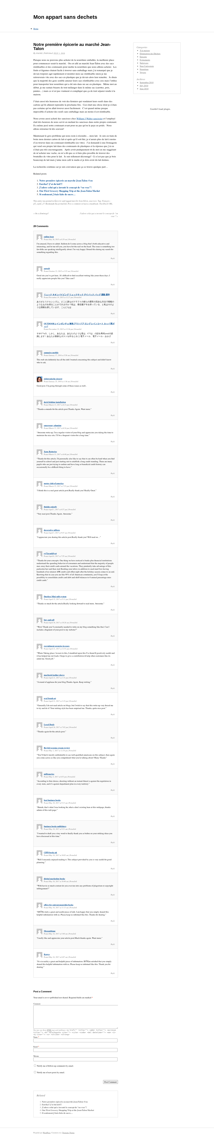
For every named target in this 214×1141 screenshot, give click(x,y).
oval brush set (50, 698)
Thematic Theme (68, 1132)
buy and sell (49, 619)
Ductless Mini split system (55, 596)
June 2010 (144, 88)
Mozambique (49, 930)
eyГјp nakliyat (50, 553)
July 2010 (144, 85)
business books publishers (55, 826)
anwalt (47, 268)
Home (35, 28)
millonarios (49, 773)
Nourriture (144, 69)
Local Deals (49, 724)
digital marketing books (54, 878)
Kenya (47, 954)
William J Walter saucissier (89, 118)
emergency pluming (52, 425)
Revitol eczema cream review (57, 747)
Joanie (39, 53)
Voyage (143, 72)
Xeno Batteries (50, 451)
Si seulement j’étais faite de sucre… (57, 194)
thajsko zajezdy (50, 506)
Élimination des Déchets (150, 53)
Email (35, 1046)
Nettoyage (144, 63)
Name (35, 1037)
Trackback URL (105, 203)
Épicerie (58, 200)
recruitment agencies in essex (57, 645)
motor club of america (54, 483)
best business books (52, 800)
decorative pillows (52, 529)
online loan (49, 236)
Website (36, 1056)
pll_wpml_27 (39, 203)
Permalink (72, 239)
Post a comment (74, 203)
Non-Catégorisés (147, 66)
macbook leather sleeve (54, 674)
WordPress (46, 1132)
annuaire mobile (51, 352)
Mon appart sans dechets (65, 17)
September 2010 (147, 82)
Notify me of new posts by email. (51, 1072)
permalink (62, 203)
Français (106, 200)
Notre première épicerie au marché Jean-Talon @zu (66, 180)
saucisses (93, 200)
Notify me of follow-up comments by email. (55, 1065)
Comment (36, 1004)
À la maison (145, 50)
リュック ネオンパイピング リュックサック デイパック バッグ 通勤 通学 (77, 294)
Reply (113, 258)
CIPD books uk (50, 852)
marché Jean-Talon (80, 200)
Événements (145, 59)
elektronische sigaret (53, 378)
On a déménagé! (41, 213)
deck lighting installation (55, 401)
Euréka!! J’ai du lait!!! (50, 184)
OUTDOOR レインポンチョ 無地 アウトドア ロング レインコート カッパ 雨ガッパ (79, 325)
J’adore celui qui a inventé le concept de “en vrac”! (65, 187)
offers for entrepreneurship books (58, 904)
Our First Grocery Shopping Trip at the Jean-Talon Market (69, 191)
